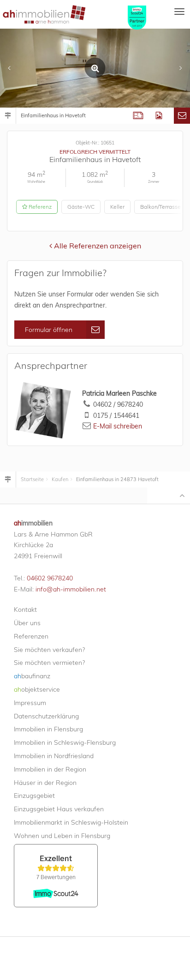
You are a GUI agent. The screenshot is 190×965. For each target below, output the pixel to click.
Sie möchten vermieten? (49, 662)
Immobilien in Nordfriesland (54, 756)
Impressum (30, 703)
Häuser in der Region (45, 782)
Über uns (27, 623)
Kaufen (60, 479)
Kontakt (25, 609)
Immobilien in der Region (50, 769)
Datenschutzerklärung (46, 716)
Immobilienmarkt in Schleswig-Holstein (71, 822)
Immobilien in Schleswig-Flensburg (65, 742)
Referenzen (31, 636)
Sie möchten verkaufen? (49, 649)
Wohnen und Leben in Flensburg (62, 836)
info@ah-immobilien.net (71, 589)
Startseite (32, 479)
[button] (14, 68)
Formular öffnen (48, 330)
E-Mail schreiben (117, 426)
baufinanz (32, 676)
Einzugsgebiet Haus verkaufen (59, 809)
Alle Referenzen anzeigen (96, 245)
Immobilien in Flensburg (48, 729)
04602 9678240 (50, 578)
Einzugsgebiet (34, 795)
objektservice (37, 689)
